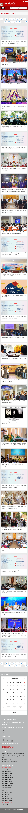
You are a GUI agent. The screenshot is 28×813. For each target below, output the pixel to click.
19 (16, 21)
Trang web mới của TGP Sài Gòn (12, 727)
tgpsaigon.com (6, 731)
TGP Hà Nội (5, 804)
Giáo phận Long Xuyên (7, 777)
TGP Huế (4, 791)
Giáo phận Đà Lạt (6, 775)
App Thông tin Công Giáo (10, 743)
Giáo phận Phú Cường (7, 783)
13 (17, 19)
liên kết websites (7, 765)
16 (5, 21)
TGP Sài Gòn (5, 769)
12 (13, 19)
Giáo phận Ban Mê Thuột (8, 793)
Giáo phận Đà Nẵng (7, 794)
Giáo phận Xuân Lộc (7, 787)
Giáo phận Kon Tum (7, 798)
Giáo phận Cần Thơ (7, 773)
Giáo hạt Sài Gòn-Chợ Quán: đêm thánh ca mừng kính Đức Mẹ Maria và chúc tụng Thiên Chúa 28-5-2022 (14, 635)
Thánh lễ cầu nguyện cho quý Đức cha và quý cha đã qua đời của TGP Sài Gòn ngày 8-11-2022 (14, 106)
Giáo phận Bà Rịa (6, 771)
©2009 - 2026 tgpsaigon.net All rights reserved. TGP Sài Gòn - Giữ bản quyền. (14, 810)
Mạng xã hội (6, 736)
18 (12, 21)
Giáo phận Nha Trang (7, 796)
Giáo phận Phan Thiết (7, 781)
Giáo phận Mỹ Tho (6, 779)
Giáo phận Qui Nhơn (7, 800)
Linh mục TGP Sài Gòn (9, 719)
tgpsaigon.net (6, 730)
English (25, 1)
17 (9, 21)
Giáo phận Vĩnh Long (7, 785)
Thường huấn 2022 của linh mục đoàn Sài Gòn (14, 358)
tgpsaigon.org (6, 733)
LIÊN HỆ (4, 751)
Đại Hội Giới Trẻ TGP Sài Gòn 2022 (11, 84)
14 (21, 19)
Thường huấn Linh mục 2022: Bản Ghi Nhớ (13, 337)
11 (10, 19)
